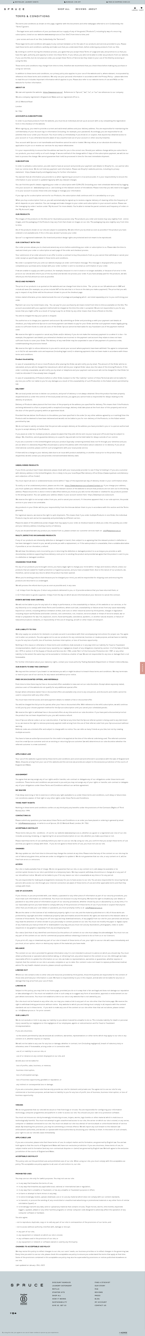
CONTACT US (100, 1305)
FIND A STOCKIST (102, 1282)
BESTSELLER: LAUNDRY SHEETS (27, 2)
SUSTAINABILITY (59, 1302)
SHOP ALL (64, 9)
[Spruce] (14, 9)
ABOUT (93, 9)
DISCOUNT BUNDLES (61, 1282)
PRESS (97, 1295)
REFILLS (55, 1289)
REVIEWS (81, 9)
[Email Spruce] (15, 1313)
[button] (142, 668)
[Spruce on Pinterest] (11, 1313)
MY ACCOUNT (101, 1302)
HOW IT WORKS (59, 1299)
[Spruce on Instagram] (13, 1313)
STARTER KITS (58, 1292)
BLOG (97, 1299)
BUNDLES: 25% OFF (73, 2)
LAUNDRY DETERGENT (62, 1286)
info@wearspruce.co (27, 1010)
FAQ (96, 1289)
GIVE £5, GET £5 (59, 1305)
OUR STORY (100, 1286)
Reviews (99, 1292)
